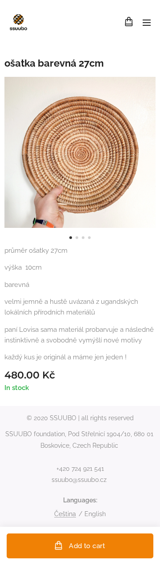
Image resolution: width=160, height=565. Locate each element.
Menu (147, 22)
